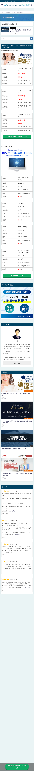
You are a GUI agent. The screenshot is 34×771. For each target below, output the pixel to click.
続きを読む (12, 510)
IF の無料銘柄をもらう (17, 275)
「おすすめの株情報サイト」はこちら (17, 767)
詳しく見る (17, 363)
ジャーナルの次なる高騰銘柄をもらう (17, 136)
